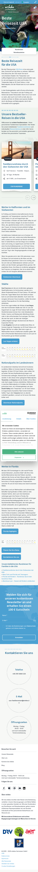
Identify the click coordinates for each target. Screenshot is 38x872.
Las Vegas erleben (10, 341)
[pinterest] (14, 788)
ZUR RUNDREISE (17, 186)
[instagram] (9, 788)
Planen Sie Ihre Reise (11, 550)
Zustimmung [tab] (6, 419)
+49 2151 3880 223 (19, 674)
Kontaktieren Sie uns (11, 557)
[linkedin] (24, 788)
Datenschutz (31, 626)
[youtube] (20, 788)
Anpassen (18, 457)
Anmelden (19, 637)
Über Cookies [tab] (31, 419)
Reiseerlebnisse (15, 129)
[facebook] (4, 788)
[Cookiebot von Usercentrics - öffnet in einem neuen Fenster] (27, 413)
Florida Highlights (10, 531)
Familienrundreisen (24, 127)
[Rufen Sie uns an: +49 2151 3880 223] (35, 2)
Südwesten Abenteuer (12, 277)
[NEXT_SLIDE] (33, 197)
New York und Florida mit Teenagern (15, 574)
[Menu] (3, 8)
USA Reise (19, 69)
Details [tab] (18, 419)
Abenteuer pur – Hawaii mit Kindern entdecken (19, 581)
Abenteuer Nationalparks (13, 403)
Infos (3, 12)
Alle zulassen (19, 451)
